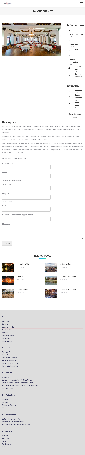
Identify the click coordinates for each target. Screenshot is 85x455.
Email (5, 172)
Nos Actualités (7, 330)
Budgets (5, 194)
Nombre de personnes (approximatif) (17, 215)
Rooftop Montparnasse (10, 358)
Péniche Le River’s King (10, 366)
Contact (5, 324)
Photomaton (6, 408)
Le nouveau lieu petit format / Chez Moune (17, 380)
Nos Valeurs (6, 338)
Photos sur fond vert (9, 405)
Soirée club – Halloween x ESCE (13, 422)
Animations (6, 321)
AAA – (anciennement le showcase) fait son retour (20, 385)
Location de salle (8, 327)
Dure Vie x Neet (7, 388)
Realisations (6, 444)
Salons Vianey (7, 355)
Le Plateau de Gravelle (68, 290)
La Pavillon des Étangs (68, 277)
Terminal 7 (20, 277)
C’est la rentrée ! (8, 377)
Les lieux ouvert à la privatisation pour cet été (18, 383)
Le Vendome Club (23, 264)
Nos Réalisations (8, 336)
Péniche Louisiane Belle (10, 363)
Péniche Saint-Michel (9, 360)
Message (6, 224)
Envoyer (7, 243)
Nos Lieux (5, 333)
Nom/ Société (8, 163)
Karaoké (5, 402)
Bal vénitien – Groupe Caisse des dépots (16, 424)
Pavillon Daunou (22, 290)
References (6, 447)
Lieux (4, 441)
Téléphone (7, 184)
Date (4, 206)
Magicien (5, 399)
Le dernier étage (65, 264)
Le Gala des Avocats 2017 (11, 419)
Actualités (5, 436)
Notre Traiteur (7, 341)
